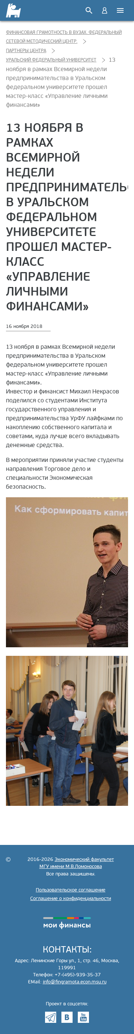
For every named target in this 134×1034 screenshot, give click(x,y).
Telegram (50, 1017)
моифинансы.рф (67, 923)
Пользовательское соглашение (70, 890)
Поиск (89, 10)
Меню (120, 10)
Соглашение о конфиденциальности (70, 898)
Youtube (83, 1017)
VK (67, 1017)
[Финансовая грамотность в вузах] (14, 10)
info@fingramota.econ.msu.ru (74, 982)
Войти (104, 10)
